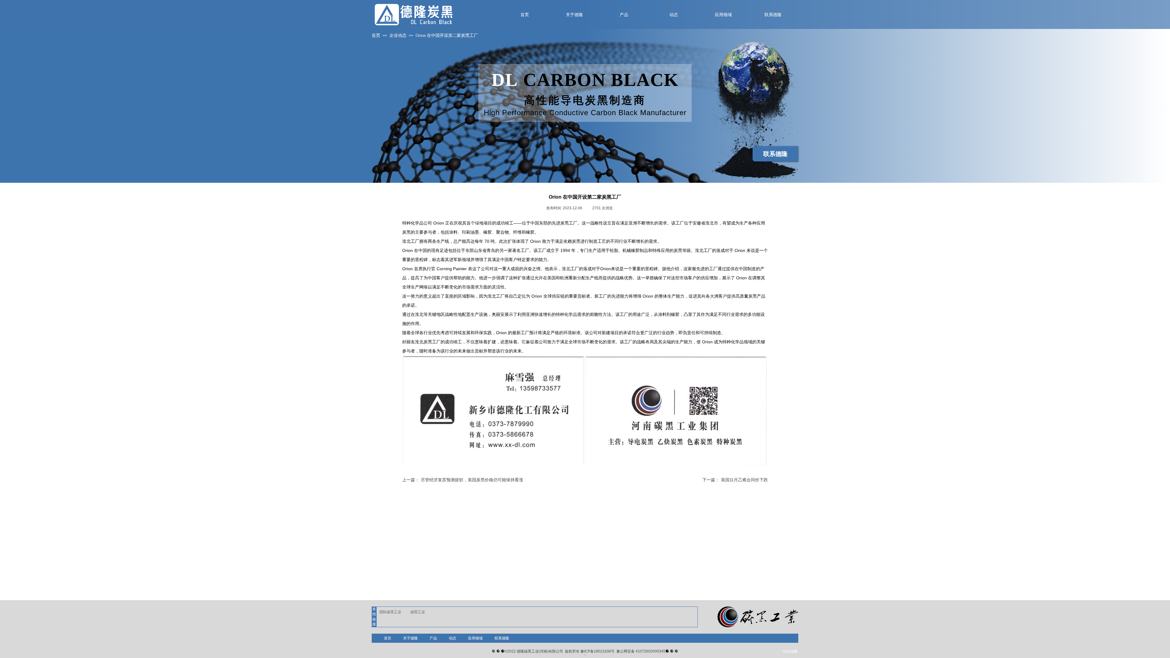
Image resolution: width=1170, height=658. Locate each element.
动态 (452, 638)
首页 (376, 35)
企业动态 (397, 35)
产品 (433, 638)
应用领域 (475, 638)
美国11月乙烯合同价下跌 (735, 479)
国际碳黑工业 (390, 612)
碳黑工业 (417, 612)
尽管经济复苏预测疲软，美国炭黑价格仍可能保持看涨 (462, 479)
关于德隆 (410, 638)
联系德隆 (502, 638)
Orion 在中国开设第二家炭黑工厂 (447, 35)
